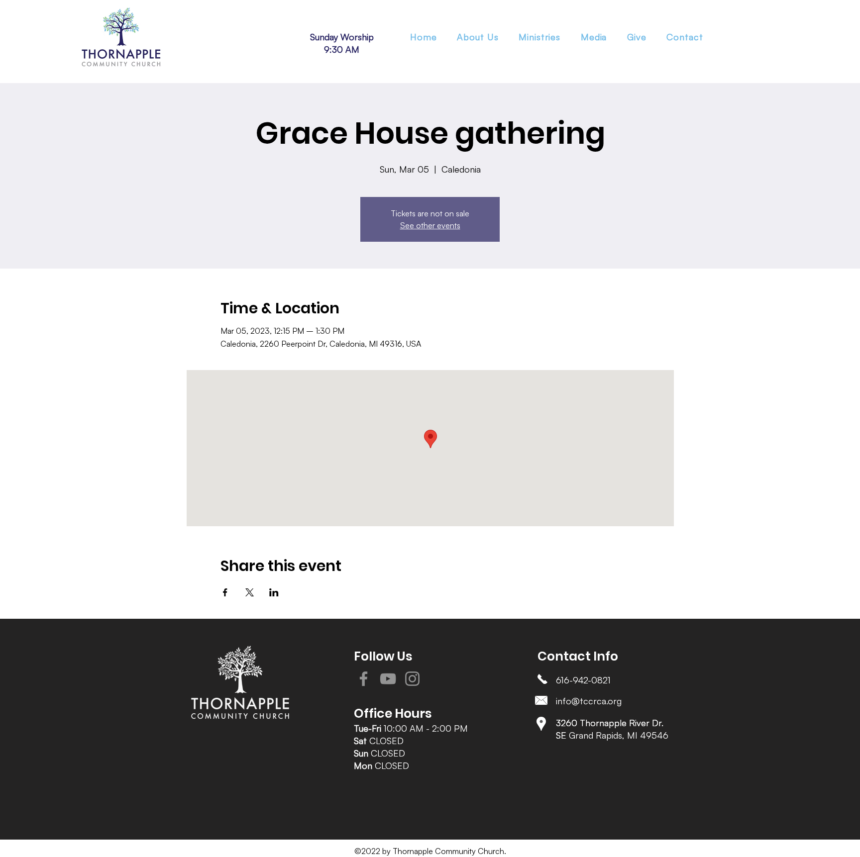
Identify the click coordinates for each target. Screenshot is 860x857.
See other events (430, 225)
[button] (540, 37)
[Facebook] (363, 678)
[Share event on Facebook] (225, 592)
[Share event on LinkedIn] (274, 592)
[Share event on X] (249, 592)
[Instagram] (412, 678)
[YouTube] (388, 678)
